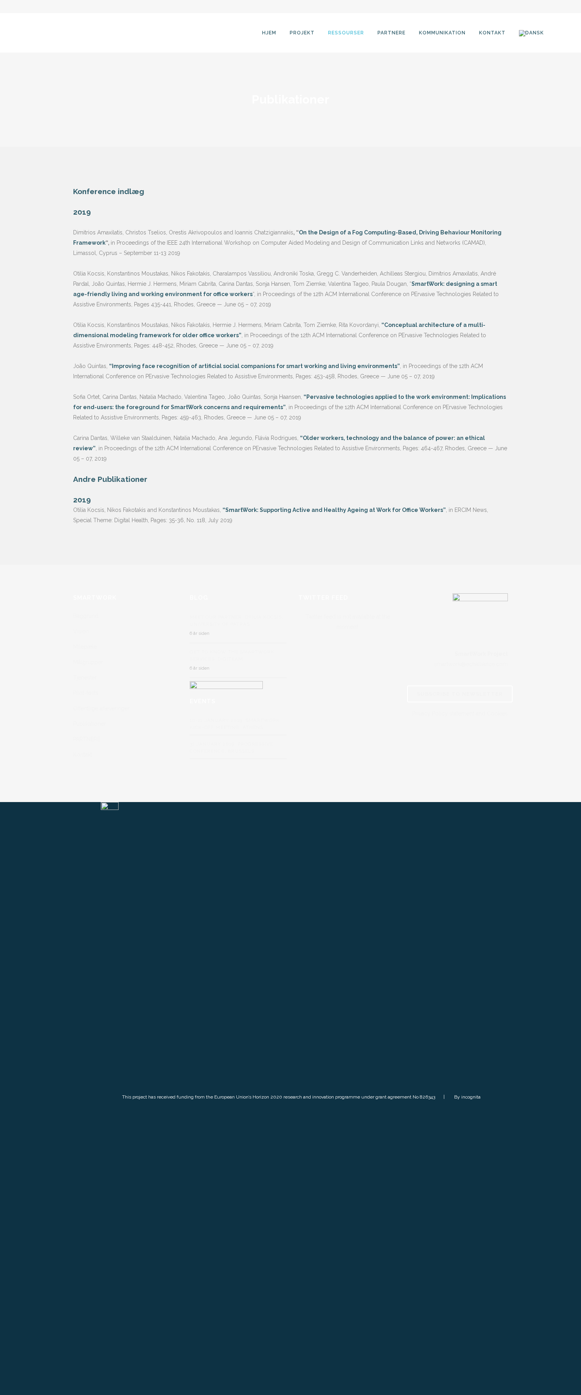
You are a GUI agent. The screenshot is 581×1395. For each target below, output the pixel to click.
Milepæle (85, 647)
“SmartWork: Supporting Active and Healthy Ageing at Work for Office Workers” (334, 510)
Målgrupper (88, 662)
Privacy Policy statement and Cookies (460, 713)
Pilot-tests (85, 693)
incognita (471, 1097)
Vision (81, 631)
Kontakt (82, 754)
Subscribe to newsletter (460, 694)
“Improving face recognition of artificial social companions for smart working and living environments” (254, 366)
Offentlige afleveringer (101, 708)
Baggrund (85, 616)
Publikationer (89, 724)
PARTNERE (86, 739)
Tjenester (85, 677)
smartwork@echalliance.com (471, 664)
